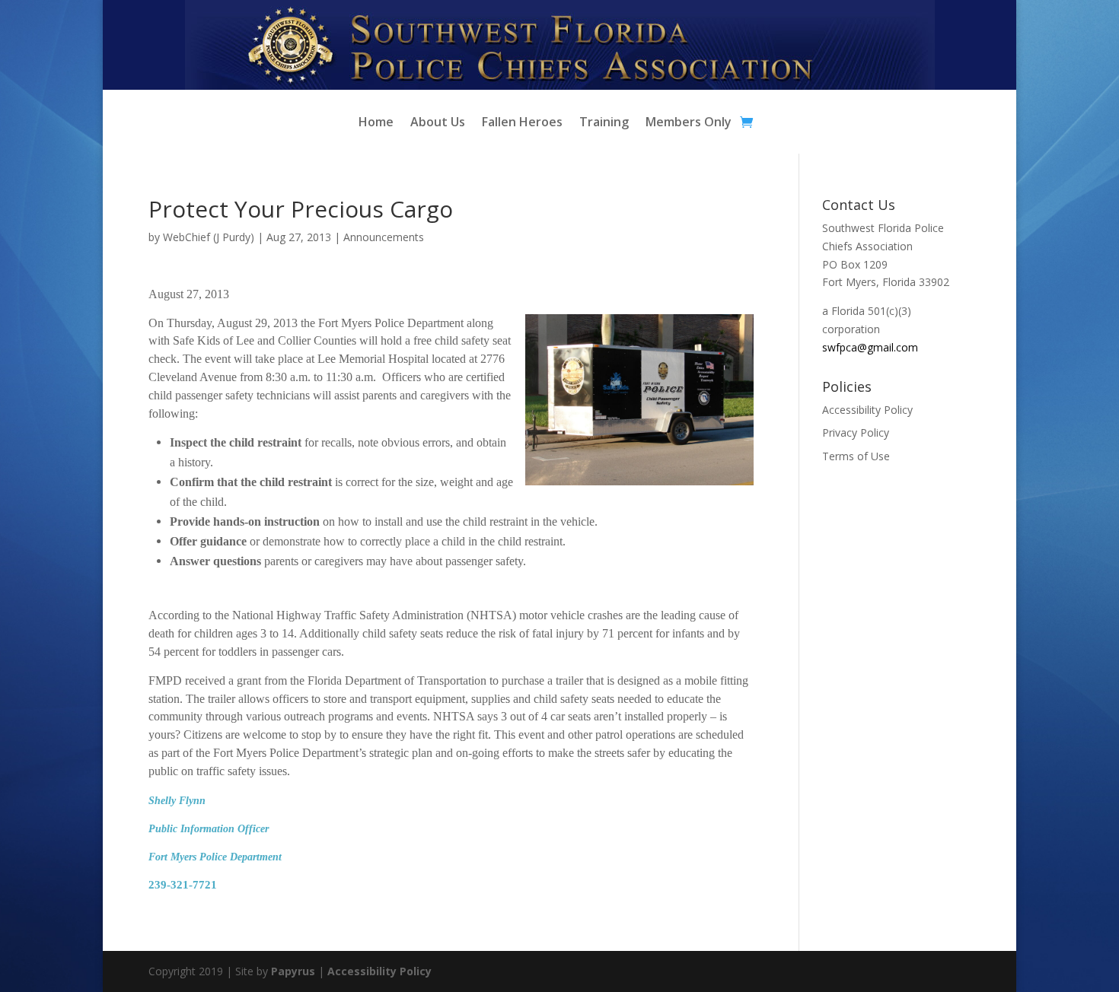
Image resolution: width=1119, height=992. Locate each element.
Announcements (383, 237)
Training (604, 123)
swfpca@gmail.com (870, 347)
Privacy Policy (855, 432)
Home (376, 123)
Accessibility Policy (867, 409)
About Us (437, 123)
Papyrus (293, 971)
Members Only (689, 123)
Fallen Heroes (522, 123)
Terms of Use (856, 456)
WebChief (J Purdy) (208, 237)
